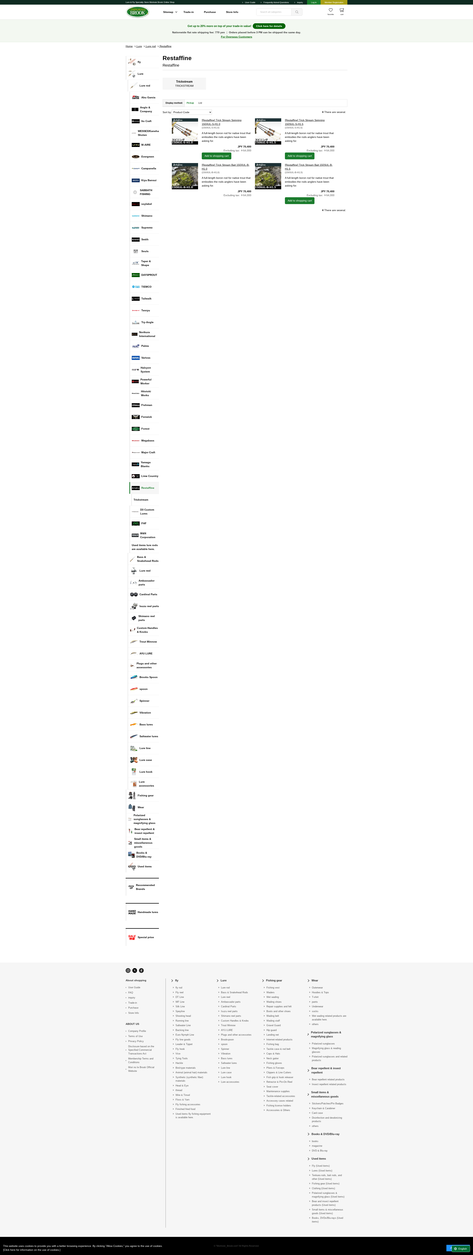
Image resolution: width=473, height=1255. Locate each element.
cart (341, 14)
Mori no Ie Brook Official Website (141, 1069)
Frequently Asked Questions (276, 2)
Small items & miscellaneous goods (324, 1094)
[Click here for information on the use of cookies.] (31, 1249)
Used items (319, 1158)
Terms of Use (135, 1036)
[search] (296, 12)
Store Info (232, 12)
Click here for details (269, 26)
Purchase (210, 12)
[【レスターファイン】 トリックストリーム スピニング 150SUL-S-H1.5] (268, 131)
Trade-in (188, 12)
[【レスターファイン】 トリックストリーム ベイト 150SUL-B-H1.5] (268, 176)
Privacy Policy (136, 1041)
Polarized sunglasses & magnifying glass (326, 1034)
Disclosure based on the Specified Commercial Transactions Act (141, 1050)
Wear (315, 980)
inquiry (300, 2)
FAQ (130, 992)
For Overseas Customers (236, 36)
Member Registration (334, 2)
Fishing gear (274, 980)
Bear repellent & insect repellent (326, 1070)
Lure (224, 980)
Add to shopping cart (217, 155)
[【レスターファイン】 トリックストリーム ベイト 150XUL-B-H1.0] (185, 176)
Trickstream (184, 81)
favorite (331, 14)
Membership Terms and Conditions (140, 1060)
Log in (314, 2)
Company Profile (137, 1031)
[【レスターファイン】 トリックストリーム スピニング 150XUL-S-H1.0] (185, 131)
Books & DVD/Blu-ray (325, 1134)
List (200, 103)
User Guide (250, 2)
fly (176, 980)
